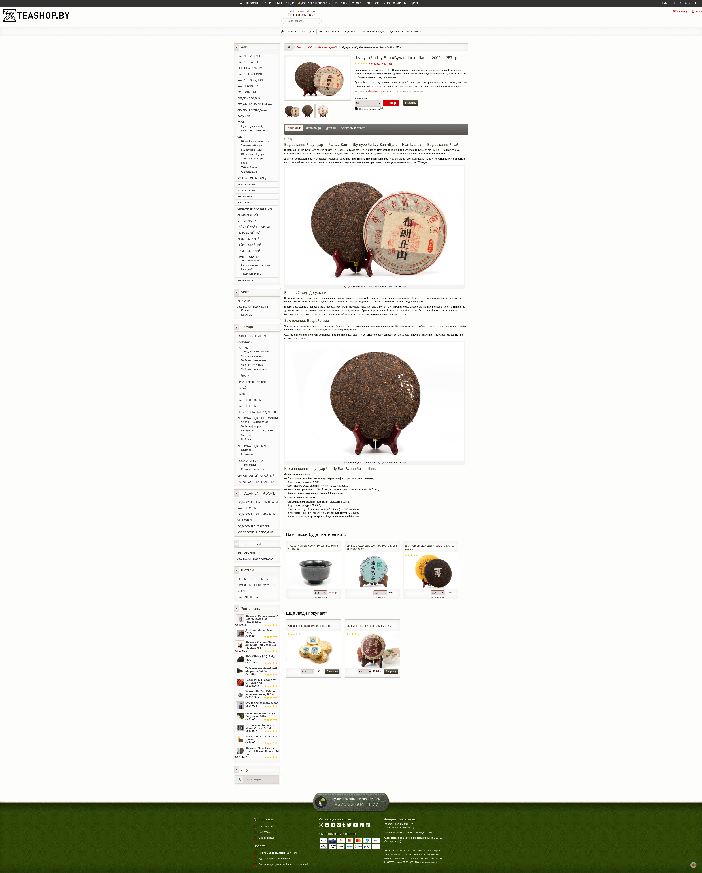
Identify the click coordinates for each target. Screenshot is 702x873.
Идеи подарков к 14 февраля (275, 858)
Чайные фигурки (251, 426)
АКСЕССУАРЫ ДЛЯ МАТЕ (252, 306)
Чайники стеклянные (253, 360)
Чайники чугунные (252, 364)
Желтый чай (246, 202)
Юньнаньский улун (252, 154)
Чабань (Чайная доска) (255, 421)
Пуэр (299, 47)
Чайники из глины (252, 355)
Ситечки (246, 434)
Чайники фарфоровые (254, 369)
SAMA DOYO (245, 341)
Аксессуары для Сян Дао (255, 558)
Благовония (327, 31)
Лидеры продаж (248, 98)
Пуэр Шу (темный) (252, 126)
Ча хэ (241, 393)
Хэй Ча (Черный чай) (251, 178)
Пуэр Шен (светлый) (253, 130)
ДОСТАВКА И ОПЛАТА (314, 3)
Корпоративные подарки (255, 532)
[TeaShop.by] (36, 21)
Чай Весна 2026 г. (249, 56)
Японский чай (247, 214)
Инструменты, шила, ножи (257, 430)
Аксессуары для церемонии (257, 418)
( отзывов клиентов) (380, 63)
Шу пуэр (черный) (327, 47)
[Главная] (282, 31)
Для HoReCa (266, 826)
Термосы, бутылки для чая (256, 412)
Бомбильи (247, 314)
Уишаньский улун (251, 145)
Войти (698, 11)
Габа (244, 162)
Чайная (412, 31)
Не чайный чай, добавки (255, 264)
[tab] (294, 128)
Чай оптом (264, 832)
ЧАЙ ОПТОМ (372, 3)
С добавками (249, 171)
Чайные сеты (246, 508)
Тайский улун (249, 167)
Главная (289, 47)
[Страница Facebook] (327, 826)
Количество (361, 98)
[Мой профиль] (697, 3)
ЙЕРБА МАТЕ (245, 280)
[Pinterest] (362, 826)
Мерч (241, 591)
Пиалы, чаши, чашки (251, 381)
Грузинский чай (248, 250)
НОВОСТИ (252, 3)
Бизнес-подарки (267, 837)
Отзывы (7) (313, 128)
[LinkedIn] (367, 826)
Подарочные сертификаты (256, 514)
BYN (664, 3)
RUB (673, 3)
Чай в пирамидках (250, 80)
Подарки (349, 31)
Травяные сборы (251, 273)
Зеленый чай (246, 190)
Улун (240, 137)
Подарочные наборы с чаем (257, 502)
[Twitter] (349, 826)
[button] (687, 3)
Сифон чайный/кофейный (255, 475)
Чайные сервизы (249, 400)
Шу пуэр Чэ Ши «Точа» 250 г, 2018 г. (368, 625)
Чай (290, 31)
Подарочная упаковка (253, 526)
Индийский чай (248, 238)
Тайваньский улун (252, 158)
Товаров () (683, 11)
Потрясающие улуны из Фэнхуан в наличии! (283, 864)
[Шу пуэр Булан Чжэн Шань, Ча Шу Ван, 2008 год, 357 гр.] (318, 97)
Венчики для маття (252, 469)
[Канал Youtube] (356, 826)
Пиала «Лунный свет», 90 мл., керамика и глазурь (313, 547)
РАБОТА (356, 3)
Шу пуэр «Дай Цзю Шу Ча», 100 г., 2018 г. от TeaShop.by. (371, 547)
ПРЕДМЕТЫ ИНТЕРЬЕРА (252, 578)
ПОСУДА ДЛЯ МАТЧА (250, 460)
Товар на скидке (374, 31)
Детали (331, 128)
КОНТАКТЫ (341, 3)
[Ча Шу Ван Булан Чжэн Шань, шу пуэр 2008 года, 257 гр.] (307, 116)
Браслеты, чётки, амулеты (256, 585)
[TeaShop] (241, 3)
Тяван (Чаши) (249, 464)
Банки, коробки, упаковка (255, 481)
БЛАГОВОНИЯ (246, 552)
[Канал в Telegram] (333, 826)
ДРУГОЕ (395, 31)
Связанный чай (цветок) (254, 208)
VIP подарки (245, 520)
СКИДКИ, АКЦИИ (284, 3)
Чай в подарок (247, 62)
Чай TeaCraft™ (248, 86)
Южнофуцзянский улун (255, 140)
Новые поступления (252, 335)
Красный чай (246, 184)
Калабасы (247, 310)
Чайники (243, 347)
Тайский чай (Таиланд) (253, 226)
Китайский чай (371, 91)
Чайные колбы (247, 406)
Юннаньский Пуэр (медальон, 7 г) (309, 625)
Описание (294, 128)
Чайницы (246, 439)
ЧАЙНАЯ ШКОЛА (247, 597)
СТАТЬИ (266, 3)
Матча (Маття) (247, 220)
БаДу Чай (243, 116)
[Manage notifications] (693, 865)
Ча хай (242, 387)
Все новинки (246, 92)
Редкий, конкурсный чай (255, 104)
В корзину (410, 102)
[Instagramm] (320, 826)
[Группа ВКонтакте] (338, 826)
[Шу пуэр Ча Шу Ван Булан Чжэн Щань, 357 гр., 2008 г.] (323, 116)
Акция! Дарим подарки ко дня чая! (278, 852)
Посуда (306, 31)
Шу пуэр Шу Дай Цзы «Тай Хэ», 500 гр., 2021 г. (429, 547)
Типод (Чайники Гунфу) (255, 351)
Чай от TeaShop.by (250, 74)
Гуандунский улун (252, 149)
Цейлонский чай (249, 244)
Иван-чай (246, 269)
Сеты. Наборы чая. (250, 68)
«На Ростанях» (250, 260)
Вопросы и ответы (354, 128)
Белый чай (244, 196)
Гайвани (243, 375)
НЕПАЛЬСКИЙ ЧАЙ (249, 232)
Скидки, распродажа (252, 110)
